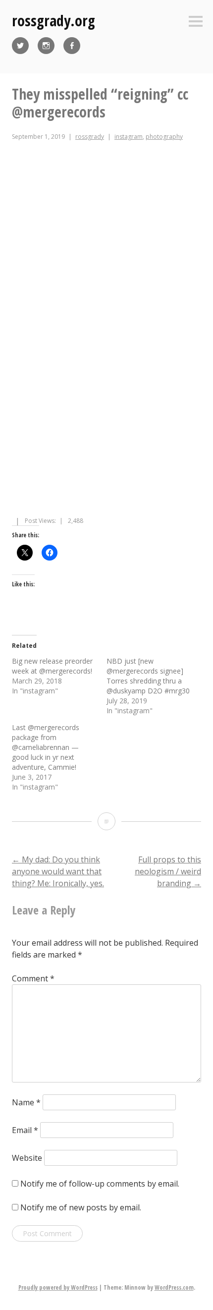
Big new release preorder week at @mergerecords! (52, 666)
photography (164, 136)
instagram (128, 136)
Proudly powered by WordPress (58, 1287)
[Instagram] (46, 46)
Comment (33, 978)
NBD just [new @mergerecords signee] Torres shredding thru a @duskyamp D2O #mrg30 (148, 675)
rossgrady (89, 136)
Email (25, 1130)
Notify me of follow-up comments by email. (99, 1183)
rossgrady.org (53, 20)
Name (26, 1102)
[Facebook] (72, 46)
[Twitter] (20, 46)
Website (27, 1157)
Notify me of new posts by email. (80, 1207)
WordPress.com (174, 1287)
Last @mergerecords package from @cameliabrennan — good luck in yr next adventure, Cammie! (45, 747)
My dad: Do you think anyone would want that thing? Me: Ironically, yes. (58, 871)
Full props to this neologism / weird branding (168, 871)
